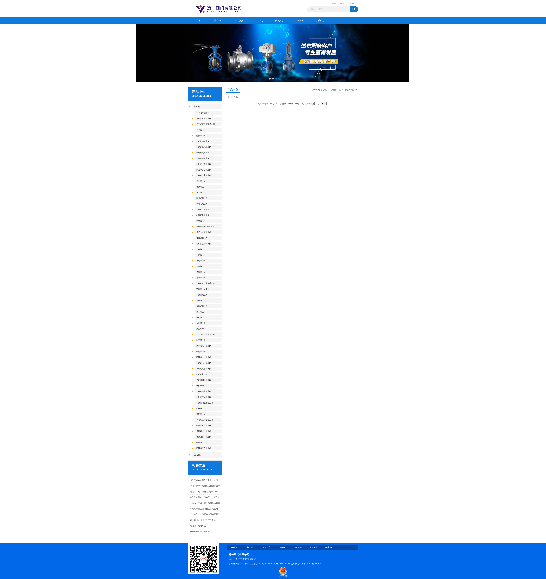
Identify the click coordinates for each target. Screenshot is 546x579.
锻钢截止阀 (201, 187)
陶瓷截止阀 (201, 340)
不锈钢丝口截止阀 (203, 164)
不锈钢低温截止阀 (203, 448)
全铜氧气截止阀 (202, 153)
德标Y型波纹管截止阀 (205, 226)
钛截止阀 (200, 386)
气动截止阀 (201, 352)
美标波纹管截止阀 (203, 232)
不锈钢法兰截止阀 (203, 357)
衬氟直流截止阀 (202, 209)
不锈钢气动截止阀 (203, 369)
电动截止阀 (201, 323)
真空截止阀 (201, 266)
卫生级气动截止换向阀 (205, 334)
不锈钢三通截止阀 (203, 175)
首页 (198, 20)
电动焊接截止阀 (202, 141)
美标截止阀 (201, 181)
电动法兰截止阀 (202, 113)
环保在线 (310, 564)
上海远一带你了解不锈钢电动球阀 (205, 503)
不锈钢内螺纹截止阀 (204, 403)
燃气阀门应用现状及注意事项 (203, 520)
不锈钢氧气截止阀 (203, 147)
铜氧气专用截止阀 (203, 425)
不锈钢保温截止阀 (203, 391)
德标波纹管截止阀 (203, 244)
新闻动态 (238, 20)
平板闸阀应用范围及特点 (201, 531)
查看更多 (198, 455)
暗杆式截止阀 (201, 198)
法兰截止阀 (201, 192)
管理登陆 (318, 564)
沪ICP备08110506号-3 (267, 564)
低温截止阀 (201, 272)
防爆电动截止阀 (351, 90)
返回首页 (334, 3)
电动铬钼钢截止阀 (203, 380)
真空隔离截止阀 (202, 158)
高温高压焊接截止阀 (204, 420)
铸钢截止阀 (201, 408)
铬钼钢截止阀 (201, 374)
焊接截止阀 (201, 136)
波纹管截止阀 (201, 238)
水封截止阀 (201, 261)
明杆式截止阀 (201, 204)
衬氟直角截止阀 (202, 215)
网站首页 (235, 547)
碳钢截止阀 (201, 414)
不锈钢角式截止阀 (203, 119)
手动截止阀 (201, 130)
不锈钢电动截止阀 (203, 363)
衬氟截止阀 (201, 221)
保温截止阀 (201, 278)
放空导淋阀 (201, 329)
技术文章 (279, 20)
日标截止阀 (201, 300)
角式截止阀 (201, 312)
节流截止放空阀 (202, 289)
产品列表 (333, 90)
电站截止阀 (201, 255)
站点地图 (294, 564)
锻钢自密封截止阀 (203, 437)
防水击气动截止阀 (203, 346)
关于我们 (218, 20)
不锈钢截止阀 (201, 295)
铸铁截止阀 (201, 442)
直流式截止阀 (201, 306)
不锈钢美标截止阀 (203, 397)
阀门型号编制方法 (198, 526)
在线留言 (343, 3)
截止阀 (197, 106)
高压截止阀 (201, 249)
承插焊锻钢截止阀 (203, 431)
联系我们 (351, 3)
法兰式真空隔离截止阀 (205, 124)
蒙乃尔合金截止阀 (203, 170)
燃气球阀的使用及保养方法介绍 (204, 480)
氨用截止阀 (201, 317)
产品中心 (259, 20)
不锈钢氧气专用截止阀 (205, 283)
